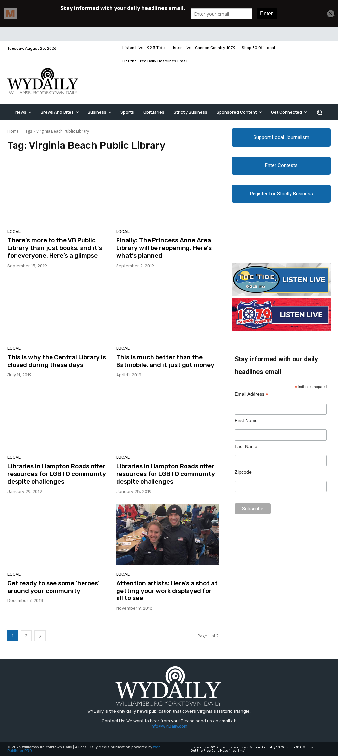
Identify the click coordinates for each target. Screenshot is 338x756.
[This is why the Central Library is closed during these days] (58, 309)
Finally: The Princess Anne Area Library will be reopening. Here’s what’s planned (164, 247)
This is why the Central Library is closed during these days (56, 361)
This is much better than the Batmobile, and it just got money (165, 361)
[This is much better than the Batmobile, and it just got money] (167, 309)
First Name (246, 420)
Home (13, 131)
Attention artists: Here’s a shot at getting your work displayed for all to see (167, 590)
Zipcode (243, 472)
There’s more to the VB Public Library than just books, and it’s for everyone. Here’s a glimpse (54, 247)
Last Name (246, 446)
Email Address (251, 394)
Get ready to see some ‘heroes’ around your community (53, 586)
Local (14, 231)
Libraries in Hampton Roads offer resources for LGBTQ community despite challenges (56, 473)
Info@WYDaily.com (169, 726)
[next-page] (40, 635)
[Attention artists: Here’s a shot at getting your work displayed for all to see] (167, 534)
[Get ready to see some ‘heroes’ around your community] (58, 534)
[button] (319, 112)
